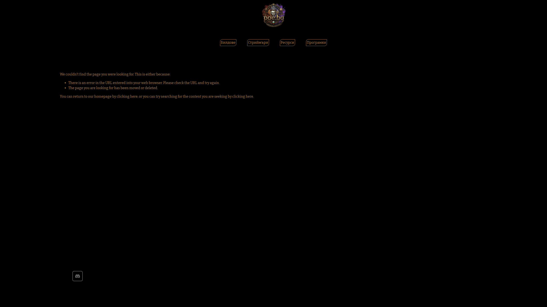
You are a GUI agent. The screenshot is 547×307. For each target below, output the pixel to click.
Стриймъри (258, 43)
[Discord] (77, 276)
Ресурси (287, 43)
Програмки (316, 43)
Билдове (228, 43)
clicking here (127, 96)
